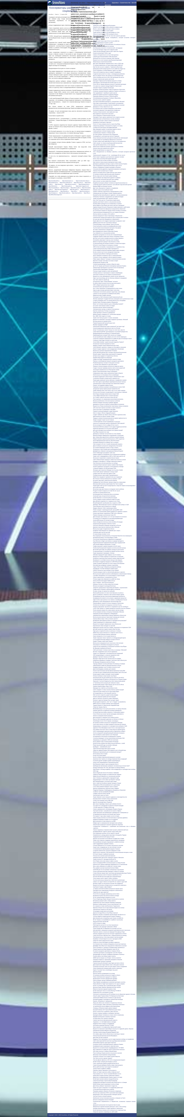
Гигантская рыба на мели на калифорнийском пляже (107, 226)
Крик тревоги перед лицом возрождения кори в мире (107, 162)
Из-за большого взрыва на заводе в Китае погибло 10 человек (109, 210)
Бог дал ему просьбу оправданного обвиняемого (106, 219)
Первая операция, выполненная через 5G (104, 515)
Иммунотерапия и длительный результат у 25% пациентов (108, 439)
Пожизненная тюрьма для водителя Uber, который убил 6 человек (110, 217)
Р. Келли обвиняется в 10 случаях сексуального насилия (108, 845)
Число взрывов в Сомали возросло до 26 (104, 115)
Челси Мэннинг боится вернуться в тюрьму (104, 506)
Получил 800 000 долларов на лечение (103, 46)
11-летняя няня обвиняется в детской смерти (105, 364)
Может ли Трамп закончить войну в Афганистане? (106, 1072)
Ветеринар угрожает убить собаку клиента (104, 900)
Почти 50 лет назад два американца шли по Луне (106, 893)
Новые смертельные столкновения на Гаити (105, 577)
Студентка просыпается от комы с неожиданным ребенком (109, 74)
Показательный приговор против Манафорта (105, 1035)
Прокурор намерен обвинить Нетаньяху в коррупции (107, 1091)
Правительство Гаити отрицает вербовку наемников (107, 902)
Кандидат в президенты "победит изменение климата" (107, 461)
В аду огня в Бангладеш (99, 755)
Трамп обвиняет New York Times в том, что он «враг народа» (109, 390)
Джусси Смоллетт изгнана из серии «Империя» (105, 698)
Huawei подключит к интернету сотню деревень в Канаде (108, 466)
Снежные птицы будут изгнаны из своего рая (105, 340)
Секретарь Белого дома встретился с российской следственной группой (112, 184)
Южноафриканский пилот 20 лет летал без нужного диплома (109, 35)
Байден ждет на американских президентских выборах (107, 823)
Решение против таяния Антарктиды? (103, 307)
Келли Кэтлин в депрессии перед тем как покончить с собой (109, 743)
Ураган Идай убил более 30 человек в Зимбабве (106, 772)
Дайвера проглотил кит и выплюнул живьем (105, 222)
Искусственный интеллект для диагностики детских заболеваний (110, 138)
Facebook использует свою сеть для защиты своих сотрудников (110, 966)
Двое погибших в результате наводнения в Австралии (107, 445)
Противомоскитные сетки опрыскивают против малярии (108, 937)
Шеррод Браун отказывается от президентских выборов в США (110, 726)
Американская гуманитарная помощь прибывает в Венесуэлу (109, 615)
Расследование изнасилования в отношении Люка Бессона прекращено (112, 535)
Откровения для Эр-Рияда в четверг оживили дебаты (107, 193)
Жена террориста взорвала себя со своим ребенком (107, 255)
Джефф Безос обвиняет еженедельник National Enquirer (108, 451)
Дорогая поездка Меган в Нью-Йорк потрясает (105, 913)
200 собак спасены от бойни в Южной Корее (105, 1051)
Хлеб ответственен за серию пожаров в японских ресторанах (109, 724)
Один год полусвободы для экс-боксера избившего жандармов (110, 278)
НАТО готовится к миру (99, 923)
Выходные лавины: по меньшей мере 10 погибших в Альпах (109, 44)
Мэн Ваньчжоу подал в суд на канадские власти (105, 764)
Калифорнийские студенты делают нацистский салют (107, 831)
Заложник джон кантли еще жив (101, 532)
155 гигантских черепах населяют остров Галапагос (107, 407)
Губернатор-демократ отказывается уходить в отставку (107, 125)
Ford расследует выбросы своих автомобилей (105, 271)
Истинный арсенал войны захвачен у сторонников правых (108, 712)
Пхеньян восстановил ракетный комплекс (104, 855)
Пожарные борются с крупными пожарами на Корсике (107, 959)
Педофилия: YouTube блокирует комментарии (105, 568)
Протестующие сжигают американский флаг (105, 980)
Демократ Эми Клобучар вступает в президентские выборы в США (111, 504)
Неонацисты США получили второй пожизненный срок (107, 297)
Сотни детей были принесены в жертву (103, 1089)
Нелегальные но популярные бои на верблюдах (106, 375)
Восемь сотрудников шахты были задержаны (105, 651)
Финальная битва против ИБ (100, 921)
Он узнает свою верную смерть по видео (104, 305)
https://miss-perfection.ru (66, 182)
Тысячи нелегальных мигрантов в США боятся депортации (109, 880)
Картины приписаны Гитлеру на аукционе (104, 311)
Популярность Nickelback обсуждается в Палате (106, 644)
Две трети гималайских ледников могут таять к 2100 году (108, 63)
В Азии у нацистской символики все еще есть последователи (109, 141)
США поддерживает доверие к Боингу (103, 843)
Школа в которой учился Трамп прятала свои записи (107, 172)
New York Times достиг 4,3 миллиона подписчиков (106, 200)
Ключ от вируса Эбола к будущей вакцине (104, 413)
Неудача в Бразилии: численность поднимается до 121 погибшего (110, 606)
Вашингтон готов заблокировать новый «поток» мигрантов (108, 276)
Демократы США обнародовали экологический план (107, 601)
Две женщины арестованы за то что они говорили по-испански (110, 516)
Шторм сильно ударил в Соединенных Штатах (105, 356)
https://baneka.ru (64, 191)
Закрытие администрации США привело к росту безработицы (109, 750)
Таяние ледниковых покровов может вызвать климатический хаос (110, 829)
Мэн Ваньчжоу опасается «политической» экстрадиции (107, 48)
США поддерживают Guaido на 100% (103, 42)
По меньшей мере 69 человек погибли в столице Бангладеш (109, 243)
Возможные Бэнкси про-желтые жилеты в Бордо (106, 895)
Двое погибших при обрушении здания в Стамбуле (106, 177)
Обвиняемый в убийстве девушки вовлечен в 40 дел (107, 665)
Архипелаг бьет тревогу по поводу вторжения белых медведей (110, 759)
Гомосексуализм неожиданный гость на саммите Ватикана (108, 212)
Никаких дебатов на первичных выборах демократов (107, 710)
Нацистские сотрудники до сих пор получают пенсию (107, 847)
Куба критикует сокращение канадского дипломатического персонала (111, 930)
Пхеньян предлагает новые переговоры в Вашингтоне (107, 215)
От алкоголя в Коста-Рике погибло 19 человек (105, 160)
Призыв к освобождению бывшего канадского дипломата (108, 361)
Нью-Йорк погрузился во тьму (101, 432)
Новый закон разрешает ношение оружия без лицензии (108, 824)
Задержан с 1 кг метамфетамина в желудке (104, 1022)
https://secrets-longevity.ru (61, 189)
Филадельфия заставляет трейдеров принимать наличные (108, 954)
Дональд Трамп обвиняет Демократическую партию (107, 987)
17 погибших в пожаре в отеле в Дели (103, 30)
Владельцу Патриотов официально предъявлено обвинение (109, 208)
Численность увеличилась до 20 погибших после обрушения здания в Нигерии (114, 994)
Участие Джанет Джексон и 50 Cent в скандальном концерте (109, 1060)
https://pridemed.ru (53, 182)
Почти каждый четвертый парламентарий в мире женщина (108, 250)
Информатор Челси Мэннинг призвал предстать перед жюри (109, 482)
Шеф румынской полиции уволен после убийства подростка (109, 68)
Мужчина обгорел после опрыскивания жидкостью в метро (108, 907)
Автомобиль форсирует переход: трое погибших (106, 240)
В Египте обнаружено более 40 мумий (103, 1099)
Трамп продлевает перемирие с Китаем (103, 553)
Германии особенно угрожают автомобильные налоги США (109, 387)
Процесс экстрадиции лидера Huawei (103, 385)
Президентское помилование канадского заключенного (108, 890)
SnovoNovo (64, 1115)
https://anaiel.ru (59, 184)
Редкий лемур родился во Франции (102, 357)
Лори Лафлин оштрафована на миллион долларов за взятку (109, 982)
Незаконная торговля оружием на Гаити (103, 343)
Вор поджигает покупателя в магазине (103, 113)
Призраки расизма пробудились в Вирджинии (105, 613)
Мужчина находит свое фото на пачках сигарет (105, 260)
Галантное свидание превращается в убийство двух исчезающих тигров (112, 338)
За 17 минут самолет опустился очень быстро (105, 397)
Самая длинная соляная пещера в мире (104, 131)
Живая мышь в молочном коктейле (102, 61)
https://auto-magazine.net (82, 186)
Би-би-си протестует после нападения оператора (106, 252)
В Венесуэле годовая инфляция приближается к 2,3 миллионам (110, 864)
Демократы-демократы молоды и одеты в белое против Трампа (110, 163)
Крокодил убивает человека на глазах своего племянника (108, 1015)
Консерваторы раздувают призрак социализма (105, 565)
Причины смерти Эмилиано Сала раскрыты (105, 1070)
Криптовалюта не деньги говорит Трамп (103, 416)
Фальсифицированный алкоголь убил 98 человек (106, 440)
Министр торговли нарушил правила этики (104, 989)
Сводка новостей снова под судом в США (104, 473)
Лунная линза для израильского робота (103, 148)
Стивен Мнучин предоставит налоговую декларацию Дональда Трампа (112, 873)
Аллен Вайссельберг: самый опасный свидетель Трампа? (108, 342)
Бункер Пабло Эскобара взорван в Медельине (105, 302)
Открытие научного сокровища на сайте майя (105, 1111)
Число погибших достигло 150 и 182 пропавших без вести (108, 77)
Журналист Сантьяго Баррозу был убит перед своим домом (109, 681)
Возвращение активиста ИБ (100, 262)
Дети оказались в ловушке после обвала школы (106, 717)
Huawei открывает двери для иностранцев (104, 696)
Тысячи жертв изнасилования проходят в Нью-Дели (107, 227)
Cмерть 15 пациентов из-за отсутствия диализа (105, 55)
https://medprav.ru (53, 193)
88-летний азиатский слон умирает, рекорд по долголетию (108, 549)
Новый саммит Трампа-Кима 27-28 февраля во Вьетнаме (108, 996)
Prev (94, 23)
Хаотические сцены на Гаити (100, 795)
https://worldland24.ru (54, 180)
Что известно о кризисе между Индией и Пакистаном (107, 86)
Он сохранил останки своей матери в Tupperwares (106, 906)
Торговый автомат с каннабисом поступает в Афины (107, 810)
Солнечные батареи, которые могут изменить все (106, 378)
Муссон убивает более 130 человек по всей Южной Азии (108, 75)
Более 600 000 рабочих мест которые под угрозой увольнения (109, 352)
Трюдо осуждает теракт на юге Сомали (103, 420)
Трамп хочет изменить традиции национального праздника (108, 840)
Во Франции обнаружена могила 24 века (104, 662)
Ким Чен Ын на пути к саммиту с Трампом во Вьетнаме (107, 67)
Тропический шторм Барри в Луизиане (103, 269)
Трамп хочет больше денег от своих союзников (105, 317)
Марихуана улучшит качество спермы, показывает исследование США (112, 627)
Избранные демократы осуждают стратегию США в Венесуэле (110, 660)
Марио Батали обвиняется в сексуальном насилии (106, 776)
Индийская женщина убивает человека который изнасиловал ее (110, 183)
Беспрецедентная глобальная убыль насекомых (106, 494)
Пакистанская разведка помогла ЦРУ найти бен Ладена (108, 51)
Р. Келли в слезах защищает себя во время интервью (107, 257)
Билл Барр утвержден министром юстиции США (106, 394)
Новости (57, 14)
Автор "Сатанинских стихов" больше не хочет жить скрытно (109, 330)
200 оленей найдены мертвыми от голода (104, 544)
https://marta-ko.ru (85, 189)
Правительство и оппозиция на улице (103, 992)
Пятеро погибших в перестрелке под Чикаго (105, 676)
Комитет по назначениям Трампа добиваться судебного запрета (110, 511)
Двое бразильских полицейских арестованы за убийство (108, 918)
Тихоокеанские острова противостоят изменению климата (108, 383)
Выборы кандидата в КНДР (100, 324)
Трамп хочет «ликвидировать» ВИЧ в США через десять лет (109, 456)
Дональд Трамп (97, 971)
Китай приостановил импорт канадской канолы (105, 1079)
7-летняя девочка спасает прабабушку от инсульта (106, 421)
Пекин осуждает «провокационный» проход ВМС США (107, 509)
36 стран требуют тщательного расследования (105, 134)
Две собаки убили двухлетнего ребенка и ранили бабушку (108, 437)
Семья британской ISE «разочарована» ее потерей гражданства (110, 331)
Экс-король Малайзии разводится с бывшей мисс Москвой (108, 101)
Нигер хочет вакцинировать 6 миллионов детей (105, 762)
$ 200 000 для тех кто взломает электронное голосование (108, 869)
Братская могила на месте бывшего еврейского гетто (107, 874)
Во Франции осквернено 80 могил (102, 648)
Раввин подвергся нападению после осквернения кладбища (109, 454)
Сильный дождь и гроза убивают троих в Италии (106, 224)
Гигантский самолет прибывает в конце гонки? (105, 471)
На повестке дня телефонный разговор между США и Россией (109, 672)
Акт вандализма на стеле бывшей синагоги (104, 693)
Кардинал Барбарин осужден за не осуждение (105, 819)
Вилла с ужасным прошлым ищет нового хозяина (106, 29)
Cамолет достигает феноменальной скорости (105, 1020)
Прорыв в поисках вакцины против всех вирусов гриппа (108, 366)
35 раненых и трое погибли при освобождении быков (107, 449)
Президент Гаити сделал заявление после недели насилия (108, 117)
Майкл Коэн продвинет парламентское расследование (107, 477)
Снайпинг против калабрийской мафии (103, 791)
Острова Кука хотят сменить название (103, 1018)
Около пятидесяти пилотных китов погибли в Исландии (108, 522)
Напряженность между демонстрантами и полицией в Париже (109, 835)
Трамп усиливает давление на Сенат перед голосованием (108, 563)
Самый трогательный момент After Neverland (105, 56)
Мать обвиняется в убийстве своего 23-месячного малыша (109, 1049)
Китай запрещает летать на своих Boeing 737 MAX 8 (107, 990)
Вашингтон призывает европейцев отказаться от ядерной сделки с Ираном (113, 1028)
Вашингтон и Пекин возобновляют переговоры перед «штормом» (110, 406)
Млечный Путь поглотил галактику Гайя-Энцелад (106, 58)
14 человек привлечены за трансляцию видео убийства (108, 65)
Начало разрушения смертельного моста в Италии (106, 328)
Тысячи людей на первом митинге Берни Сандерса (107, 916)
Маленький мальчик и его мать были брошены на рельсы (108, 592)
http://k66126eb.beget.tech (55, 194)
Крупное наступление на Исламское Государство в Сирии (108, 838)
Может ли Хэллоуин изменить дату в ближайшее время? (108, 304)
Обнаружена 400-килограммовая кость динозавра (106, 785)
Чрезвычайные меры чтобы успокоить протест (105, 618)
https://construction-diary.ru (82, 180)
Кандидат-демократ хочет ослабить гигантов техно (106, 667)
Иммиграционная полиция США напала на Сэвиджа (107, 335)
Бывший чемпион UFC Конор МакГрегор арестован (107, 1009)
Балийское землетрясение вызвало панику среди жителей (108, 558)
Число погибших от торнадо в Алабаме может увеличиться (108, 947)
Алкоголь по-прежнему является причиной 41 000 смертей (108, 423)
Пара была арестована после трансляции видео (106, 691)
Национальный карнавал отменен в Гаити (104, 523)
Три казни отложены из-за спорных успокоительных (107, 274)
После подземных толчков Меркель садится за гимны (107, 70)
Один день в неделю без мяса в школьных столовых (107, 631)
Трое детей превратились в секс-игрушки (104, 144)
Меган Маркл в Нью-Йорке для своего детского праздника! (108, 205)
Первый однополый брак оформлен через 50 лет (106, 949)
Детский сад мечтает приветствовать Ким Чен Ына (106, 629)
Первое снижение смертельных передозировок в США (107, 191)
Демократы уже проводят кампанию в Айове (105, 926)
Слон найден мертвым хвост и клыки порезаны (105, 395)
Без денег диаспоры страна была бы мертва (105, 480)
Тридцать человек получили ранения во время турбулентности (110, 418)
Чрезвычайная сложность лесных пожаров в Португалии (108, 603)
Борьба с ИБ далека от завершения (102, 1001)
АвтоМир (135, 2)
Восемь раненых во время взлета (102, 321)
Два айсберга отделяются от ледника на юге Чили (106, 501)
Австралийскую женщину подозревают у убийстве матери (108, 842)
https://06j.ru (74, 191)
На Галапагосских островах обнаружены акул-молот (107, 108)
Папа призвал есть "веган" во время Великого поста (107, 1073)
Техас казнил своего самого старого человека (105, 878)
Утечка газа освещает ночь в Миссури (103, 800)
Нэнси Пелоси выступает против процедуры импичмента (108, 714)
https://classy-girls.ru (66, 186)
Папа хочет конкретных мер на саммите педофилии (107, 72)
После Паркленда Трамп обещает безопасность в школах (108, 899)
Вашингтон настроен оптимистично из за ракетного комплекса (109, 885)
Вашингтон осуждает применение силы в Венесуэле (107, 624)
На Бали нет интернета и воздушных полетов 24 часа (107, 605)
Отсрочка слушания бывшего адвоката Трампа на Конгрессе (109, 91)
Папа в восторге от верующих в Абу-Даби (104, 409)
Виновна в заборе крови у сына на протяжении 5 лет (107, 904)
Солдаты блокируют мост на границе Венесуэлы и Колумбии (109, 300)
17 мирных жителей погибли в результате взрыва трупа (108, 888)
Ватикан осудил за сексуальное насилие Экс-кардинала (108, 883)
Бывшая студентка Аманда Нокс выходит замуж (106, 700)
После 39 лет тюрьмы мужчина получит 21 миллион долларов (109, 84)
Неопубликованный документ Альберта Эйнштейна (107, 98)
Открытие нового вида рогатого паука (103, 940)
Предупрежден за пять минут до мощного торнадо (106, 779)
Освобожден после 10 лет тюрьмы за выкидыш (105, 721)
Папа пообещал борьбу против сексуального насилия (107, 1053)
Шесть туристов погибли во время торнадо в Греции (107, 783)
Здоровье (115, 2)
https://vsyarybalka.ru (54, 187)
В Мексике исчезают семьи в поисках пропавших (106, 120)
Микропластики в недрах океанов (102, 295)
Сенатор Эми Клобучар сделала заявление (104, 634)
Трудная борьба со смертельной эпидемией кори (106, 705)
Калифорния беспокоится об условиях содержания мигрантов (109, 598)
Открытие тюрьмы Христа (100, 707)
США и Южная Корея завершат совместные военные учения (109, 459)
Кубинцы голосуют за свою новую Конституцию (105, 584)
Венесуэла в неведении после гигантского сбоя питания (108, 643)
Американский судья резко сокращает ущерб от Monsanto (108, 857)
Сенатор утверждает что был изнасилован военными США (109, 738)
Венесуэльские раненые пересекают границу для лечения (108, 617)
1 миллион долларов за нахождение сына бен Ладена (107, 952)
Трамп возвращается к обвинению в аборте (104, 622)
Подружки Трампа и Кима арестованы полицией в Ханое (108, 236)
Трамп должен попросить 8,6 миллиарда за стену (106, 32)
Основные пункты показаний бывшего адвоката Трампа (108, 1044)
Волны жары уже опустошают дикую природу (105, 176)
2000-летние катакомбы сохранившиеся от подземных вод (108, 247)
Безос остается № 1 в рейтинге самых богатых (105, 1011)
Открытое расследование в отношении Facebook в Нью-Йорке (110, 646)
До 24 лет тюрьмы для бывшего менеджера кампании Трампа (109, 266)
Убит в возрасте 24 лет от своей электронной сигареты (107, 444)
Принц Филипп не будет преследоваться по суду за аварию (109, 983)
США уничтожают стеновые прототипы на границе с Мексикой (109, 650)
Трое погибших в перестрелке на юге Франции (105, 734)
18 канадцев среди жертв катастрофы (103, 911)
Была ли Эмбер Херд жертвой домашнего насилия (106, 757)
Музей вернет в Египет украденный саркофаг (105, 978)
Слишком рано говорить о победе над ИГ (104, 132)
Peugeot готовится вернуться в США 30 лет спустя (106, 490)
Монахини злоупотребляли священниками (104, 1054)
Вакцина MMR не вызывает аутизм (102, 186)
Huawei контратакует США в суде (102, 53)
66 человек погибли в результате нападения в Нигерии (107, 722)
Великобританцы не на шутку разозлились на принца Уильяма (109, 708)
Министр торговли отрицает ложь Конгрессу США (106, 241)
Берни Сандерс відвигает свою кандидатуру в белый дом (108, 349)
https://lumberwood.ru (84, 184)
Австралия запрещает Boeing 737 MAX (103, 1025)
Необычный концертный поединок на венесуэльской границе (109, 548)
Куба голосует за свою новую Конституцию (104, 181)
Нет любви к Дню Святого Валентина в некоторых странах (108, 1034)
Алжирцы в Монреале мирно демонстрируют (105, 1008)
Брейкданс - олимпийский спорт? (102, 746)
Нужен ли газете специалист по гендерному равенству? (108, 1087)
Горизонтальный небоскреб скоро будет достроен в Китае (108, 963)
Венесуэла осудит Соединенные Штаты (103, 528)
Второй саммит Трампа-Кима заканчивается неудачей (107, 354)
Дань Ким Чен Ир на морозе (100, 1037)
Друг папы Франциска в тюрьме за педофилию (105, 188)
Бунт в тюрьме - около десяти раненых (103, 582)
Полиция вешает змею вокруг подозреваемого (105, 475)
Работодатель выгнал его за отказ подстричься (105, 925)
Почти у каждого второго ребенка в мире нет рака (106, 499)
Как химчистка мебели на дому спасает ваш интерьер (63, 198)
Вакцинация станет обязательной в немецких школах (107, 1094)
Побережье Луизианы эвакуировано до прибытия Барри (108, 196)
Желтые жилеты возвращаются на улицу (104, 973)
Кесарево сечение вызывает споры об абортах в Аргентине (109, 89)
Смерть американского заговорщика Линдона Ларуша (107, 809)
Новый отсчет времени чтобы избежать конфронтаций (107, 27)
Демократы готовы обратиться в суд (102, 106)
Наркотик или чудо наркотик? (101, 892)
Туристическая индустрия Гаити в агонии (104, 748)
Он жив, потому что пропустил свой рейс (104, 591)
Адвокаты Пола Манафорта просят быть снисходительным (109, 727)
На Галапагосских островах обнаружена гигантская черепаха (109, 944)
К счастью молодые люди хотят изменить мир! (105, 49)
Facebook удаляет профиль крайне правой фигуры (106, 760)
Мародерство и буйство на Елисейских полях (105, 688)
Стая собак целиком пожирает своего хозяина (105, 786)
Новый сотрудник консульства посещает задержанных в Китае (109, 933)
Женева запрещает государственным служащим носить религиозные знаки (113, 298)
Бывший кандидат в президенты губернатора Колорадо (108, 999)
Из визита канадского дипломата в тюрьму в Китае (106, 951)
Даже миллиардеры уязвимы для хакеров (104, 669)
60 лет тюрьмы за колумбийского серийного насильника (108, 919)
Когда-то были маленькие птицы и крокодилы (105, 371)
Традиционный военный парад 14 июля (103, 836)
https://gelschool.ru (53, 191)
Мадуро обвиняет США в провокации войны (105, 508)
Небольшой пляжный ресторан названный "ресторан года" (109, 326)
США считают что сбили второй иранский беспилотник (107, 143)
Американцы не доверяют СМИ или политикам (105, 740)
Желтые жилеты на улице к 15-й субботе (104, 214)
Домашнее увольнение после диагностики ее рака (106, 1105)
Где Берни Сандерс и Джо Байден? (102, 887)
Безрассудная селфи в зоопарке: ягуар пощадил (106, 674)
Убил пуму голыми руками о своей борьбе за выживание (108, 103)
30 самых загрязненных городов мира (103, 229)
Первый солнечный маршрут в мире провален (105, 411)
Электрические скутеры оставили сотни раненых (106, 309)
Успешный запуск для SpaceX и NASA (103, 286)
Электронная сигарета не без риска (102, 909)
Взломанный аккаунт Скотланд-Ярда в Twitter (105, 537)
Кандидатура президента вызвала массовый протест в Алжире (110, 1082)
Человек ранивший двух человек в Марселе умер (106, 264)
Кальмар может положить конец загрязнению (105, 798)
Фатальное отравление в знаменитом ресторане (106, 458)
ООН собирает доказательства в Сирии (103, 285)
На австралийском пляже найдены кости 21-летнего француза (109, 336)
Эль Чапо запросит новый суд (101, 279)
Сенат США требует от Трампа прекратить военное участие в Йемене (112, 608)
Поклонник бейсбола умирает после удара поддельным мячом (109, 426)
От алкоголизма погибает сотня (101, 534)
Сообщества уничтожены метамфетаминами (105, 127)
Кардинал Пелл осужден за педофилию (103, 1023)
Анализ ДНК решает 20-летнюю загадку (103, 520)
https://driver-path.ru (76, 187)
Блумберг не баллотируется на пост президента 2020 (107, 938)
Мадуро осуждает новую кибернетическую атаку (106, 345)
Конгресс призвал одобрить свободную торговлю (106, 1013)
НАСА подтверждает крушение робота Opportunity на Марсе (109, 731)
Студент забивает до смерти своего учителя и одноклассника (109, 414)
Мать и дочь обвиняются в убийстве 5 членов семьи (107, 866)
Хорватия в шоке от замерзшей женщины (104, 25)
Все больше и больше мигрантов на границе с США (107, 478)
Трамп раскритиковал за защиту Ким (103, 150)
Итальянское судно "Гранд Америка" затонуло (105, 281)
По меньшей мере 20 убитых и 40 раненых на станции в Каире (110, 679)
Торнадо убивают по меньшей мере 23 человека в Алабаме (109, 663)
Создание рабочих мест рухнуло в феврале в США (106, 850)
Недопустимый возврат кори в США (102, 686)
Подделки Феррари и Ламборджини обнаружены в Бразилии (109, 790)
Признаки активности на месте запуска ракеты (105, 96)
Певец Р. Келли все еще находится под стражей (106, 570)
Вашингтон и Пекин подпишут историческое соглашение (108, 556)
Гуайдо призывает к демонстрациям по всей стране (107, 546)
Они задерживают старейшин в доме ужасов (105, 93)
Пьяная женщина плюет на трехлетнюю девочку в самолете (109, 572)
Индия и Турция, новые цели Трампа (103, 641)
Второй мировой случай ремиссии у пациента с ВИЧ (107, 503)
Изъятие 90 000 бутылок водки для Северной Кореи (107, 876)
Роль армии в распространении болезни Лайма (105, 868)
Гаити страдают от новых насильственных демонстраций (108, 689)
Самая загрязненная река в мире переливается (106, 248)
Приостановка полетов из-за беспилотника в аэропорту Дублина (110, 817)
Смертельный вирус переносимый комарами (105, 1080)
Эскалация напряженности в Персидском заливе (106, 369)
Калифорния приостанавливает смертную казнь (106, 1046)
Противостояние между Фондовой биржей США (106, 1032)
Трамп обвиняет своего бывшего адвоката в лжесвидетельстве (110, 797)
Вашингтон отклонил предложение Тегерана (105, 350)
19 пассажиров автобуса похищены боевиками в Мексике (108, 612)
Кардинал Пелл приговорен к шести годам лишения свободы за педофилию (113, 1039)
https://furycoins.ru (78, 182)
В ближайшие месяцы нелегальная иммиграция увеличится (109, 596)
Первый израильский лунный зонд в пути (104, 323)
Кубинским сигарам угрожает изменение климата (106, 1075)
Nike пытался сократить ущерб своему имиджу (105, 695)
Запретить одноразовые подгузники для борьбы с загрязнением (110, 587)
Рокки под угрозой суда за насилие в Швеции (105, 745)
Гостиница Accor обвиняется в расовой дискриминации (108, 518)
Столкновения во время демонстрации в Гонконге (106, 849)
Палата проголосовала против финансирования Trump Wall (109, 670)
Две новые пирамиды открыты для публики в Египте (107, 804)
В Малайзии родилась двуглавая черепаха (104, 1042)
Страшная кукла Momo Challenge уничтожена (105, 253)
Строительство (125, 2)
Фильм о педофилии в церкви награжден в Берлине (107, 167)
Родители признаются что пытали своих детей (105, 428)
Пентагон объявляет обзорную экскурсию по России (107, 525)
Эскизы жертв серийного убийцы (102, 1068)
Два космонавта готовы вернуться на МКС (104, 821)
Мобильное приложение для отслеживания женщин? (107, 752)
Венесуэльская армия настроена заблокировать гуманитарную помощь (112, 573)
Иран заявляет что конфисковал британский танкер (107, 1027)
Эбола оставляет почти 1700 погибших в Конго (105, 34)
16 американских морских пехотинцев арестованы (106, 814)
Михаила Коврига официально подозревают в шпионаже (108, 435)
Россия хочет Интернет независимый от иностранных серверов (110, 392)
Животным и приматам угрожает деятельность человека (108, 146)
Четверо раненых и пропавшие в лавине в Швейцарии (107, 272)
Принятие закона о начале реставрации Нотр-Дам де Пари (109, 932)
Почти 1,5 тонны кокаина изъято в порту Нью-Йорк (106, 124)
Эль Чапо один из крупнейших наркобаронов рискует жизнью (109, 381)
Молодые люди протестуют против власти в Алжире (107, 658)
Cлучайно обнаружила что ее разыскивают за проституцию (109, 575)
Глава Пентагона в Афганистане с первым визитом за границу (110, 935)
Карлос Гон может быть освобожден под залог (105, 970)
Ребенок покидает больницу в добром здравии (105, 402)
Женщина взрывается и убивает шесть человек (105, 442)
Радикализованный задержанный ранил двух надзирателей (109, 542)
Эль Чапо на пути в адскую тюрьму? (102, 1058)
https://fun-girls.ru (74, 189)
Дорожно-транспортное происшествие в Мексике (106, 527)
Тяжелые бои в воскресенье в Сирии (103, 170)
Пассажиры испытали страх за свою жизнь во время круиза (109, 729)
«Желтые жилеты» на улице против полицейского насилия (108, 105)
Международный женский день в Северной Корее (106, 333)
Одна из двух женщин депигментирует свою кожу (106, 290)
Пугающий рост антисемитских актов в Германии (106, 136)
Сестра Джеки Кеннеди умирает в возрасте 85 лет (106, 639)
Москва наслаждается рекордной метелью (104, 586)
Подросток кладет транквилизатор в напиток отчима (107, 359)
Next (97, 23)
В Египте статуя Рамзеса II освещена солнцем (105, 245)
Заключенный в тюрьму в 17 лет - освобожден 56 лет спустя (109, 155)
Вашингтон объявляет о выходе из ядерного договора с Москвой (110, 319)
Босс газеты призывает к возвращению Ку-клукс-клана (107, 288)
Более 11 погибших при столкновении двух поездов (107, 985)
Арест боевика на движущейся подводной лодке (106, 778)
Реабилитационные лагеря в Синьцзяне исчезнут (106, 362)
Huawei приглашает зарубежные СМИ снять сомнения (107, 513)
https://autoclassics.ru (67, 180)
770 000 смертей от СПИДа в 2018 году (103, 807)
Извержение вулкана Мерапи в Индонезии (104, 1030)
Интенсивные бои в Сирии (100, 753)
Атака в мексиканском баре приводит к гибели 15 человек (108, 871)
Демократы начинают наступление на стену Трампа (107, 433)
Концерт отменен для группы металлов (103, 79)
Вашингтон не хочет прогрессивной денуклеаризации (107, 60)
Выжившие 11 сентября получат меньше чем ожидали (107, 560)
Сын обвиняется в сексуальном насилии (104, 233)
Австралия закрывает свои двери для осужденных (106, 110)
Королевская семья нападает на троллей (104, 625)
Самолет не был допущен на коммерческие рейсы (106, 293)
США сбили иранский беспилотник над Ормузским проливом (109, 1041)
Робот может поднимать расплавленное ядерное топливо (108, 157)
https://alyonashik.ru (77, 193)
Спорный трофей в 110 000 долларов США (104, 468)
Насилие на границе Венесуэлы (101, 492)
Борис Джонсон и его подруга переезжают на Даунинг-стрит (109, 221)
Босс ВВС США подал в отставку (102, 316)
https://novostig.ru (64, 187)
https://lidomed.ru (53, 186)
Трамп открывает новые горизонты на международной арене (109, 637)
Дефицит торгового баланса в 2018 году (104, 656)
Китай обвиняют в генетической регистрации (105, 497)
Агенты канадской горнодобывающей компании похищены (109, 733)
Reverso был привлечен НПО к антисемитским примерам (108, 1092)
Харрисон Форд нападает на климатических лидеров (107, 774)
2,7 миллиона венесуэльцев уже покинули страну (106, 682)
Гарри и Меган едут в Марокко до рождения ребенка (107, 567)
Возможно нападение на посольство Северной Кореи (107, 234)
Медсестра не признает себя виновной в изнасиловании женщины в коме (113, 852)
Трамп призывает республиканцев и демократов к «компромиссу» (110, 812)
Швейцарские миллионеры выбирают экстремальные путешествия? (111, 765)
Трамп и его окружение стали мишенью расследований (108, 653)
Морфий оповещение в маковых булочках (104, 1016)
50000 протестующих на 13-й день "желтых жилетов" (107, 957)
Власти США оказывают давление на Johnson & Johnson (108, 719)
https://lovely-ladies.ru (64, 193)
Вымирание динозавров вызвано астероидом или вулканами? (109, 620)
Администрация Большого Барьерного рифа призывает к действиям (111, 207)
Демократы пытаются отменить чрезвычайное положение (108, 404)
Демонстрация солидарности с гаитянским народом (107, 314)
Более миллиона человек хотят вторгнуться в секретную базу (109, 1110)
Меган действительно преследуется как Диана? (105, 1066)
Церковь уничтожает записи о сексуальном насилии (107, 202)
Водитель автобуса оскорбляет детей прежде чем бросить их (109, 914)
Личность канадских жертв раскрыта (103, 715)
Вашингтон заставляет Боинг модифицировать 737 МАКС (108, 1047)
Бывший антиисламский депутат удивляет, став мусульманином (110, 195)
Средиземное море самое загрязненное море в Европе (108, 373)
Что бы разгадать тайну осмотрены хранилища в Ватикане (108, 1004)
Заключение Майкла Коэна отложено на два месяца (107, 997)
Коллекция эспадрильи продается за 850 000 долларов (107, 561)
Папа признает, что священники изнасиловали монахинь (108, 399)
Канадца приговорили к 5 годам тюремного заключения (108, 1108)
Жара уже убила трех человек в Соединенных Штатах (107, 1002)
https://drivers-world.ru (70, 184)
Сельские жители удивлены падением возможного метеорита (109, 169)
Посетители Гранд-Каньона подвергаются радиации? (107, 539)
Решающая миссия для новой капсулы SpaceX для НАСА (108, 677)
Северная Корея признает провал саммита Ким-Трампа (108, 464)
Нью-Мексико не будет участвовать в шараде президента (108, 541)
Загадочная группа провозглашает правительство (106, 388)
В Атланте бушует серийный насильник (103, 854)
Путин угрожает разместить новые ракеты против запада (108, 610)
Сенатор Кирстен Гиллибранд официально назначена (107, 139)
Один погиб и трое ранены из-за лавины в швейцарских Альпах (110, 599)
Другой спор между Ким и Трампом (102, 802)
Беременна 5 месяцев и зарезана (102, 122)
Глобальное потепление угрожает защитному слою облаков (109, 291)
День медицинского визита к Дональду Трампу (105, 231)
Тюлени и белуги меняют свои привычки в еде (105, 112)
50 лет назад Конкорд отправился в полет (104, 897)
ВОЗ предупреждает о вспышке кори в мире (105, 781)
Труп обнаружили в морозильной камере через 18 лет (107, 165)
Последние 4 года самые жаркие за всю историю (106, 816)
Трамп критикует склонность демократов (104, 312)
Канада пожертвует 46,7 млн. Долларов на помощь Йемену (109, 767)
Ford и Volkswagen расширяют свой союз (104, 452)
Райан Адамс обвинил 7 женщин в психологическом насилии (109, 259)
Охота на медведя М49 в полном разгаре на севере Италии (109, 862)
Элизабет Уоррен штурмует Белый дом (103, 87)
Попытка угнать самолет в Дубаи (102, 99)
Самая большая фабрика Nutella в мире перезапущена (108, 1065)
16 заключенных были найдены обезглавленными (106, 1006)
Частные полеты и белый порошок (102, 1096)
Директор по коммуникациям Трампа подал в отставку (107, 1077)
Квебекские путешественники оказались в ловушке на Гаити (109, 1098)
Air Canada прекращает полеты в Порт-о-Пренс (105, 447)
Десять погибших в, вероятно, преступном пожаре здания (108, 594)
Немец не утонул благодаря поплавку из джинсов (106, 942)
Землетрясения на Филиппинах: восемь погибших (106, 119)
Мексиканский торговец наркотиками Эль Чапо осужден (108, 484)
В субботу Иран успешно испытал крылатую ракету (106, 283)
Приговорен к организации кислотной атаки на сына (107, 82)
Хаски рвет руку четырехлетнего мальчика (104, 496)
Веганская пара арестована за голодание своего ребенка (108, 489)
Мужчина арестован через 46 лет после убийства (106, 41)
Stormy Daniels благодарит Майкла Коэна (104, 580)
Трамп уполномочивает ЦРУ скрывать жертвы (105, 198)
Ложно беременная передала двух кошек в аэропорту (107, 968)
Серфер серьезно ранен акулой (101, 793)
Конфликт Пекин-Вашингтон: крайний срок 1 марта (106, 530)
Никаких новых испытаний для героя (103, 189)
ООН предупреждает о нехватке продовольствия (106, 655)
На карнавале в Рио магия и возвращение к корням (107, 736)
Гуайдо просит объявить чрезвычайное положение (106, 589)
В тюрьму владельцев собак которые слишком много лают (108, 376)
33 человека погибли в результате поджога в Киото (106, 975)
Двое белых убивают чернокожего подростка (105, 1086)
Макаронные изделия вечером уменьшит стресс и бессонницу (109, 1106)
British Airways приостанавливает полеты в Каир (106, 1084)
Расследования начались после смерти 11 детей (106, 833)
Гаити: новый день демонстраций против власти (106, 1063)
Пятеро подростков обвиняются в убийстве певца (106, 579)
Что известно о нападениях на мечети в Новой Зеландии (108, 805)
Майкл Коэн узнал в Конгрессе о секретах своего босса (107, 632)
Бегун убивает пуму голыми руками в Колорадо (105, 741)
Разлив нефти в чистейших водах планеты (104, 956)
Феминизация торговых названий (102, 961)
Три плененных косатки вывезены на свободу (105, 463)
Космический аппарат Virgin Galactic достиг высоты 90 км (108, 684)
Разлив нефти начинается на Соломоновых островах (107, 203)
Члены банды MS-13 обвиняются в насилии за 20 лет (107, 928)
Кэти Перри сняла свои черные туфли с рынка (105, 861)
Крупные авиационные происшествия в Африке (106, 788)
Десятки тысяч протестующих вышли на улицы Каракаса (108, 238)
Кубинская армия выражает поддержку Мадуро (105, 94)
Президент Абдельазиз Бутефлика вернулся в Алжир (107, 80)
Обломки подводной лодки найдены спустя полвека (107, 554)
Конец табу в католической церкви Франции (104, 158)
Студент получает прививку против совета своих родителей (109, 368)
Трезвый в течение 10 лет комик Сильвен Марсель (106, 1056)
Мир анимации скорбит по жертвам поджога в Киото (107, 129)
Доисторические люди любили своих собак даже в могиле (108, 964)
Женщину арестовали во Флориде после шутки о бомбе (108, 470)
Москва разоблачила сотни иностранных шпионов (106, 400)
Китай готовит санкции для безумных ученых (105, 1061)
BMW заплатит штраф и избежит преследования (106, 703)
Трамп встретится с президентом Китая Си (104, 859)
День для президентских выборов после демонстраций (108, 430)
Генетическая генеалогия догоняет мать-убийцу (106, 179)
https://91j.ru (87, 193)
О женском (108, 4)
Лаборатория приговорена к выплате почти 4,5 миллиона (108, 267)
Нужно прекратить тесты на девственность (104, 636)
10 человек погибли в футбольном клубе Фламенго (106, 174)
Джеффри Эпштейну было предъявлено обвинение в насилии (110, 945)
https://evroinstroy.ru (84, 191)
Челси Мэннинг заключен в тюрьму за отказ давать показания (109, 347)
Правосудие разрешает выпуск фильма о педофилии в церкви (109, 380)
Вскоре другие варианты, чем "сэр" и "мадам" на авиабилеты (109, 701)
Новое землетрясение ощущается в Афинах (105, 977)
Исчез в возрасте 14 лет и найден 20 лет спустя (105, 425)
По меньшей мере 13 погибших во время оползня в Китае (108, 551)
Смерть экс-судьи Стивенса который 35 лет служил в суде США (110, 881)
